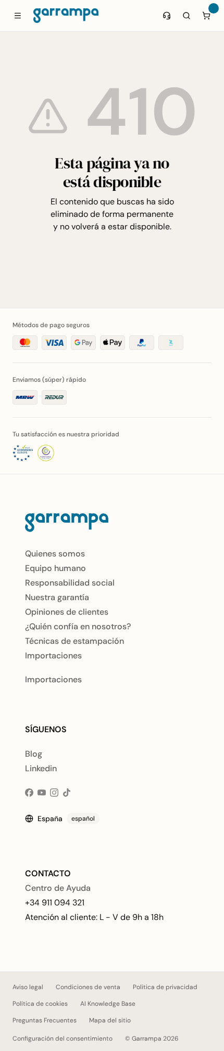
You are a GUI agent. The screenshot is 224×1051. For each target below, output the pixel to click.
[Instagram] (54, 792)
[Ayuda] (166, 15)
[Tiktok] (67, 792)
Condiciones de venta (88, 987)
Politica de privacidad (165, 987)
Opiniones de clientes (66, 611)
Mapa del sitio (110, 1020)
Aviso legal (28, 987)
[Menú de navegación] (17, 15)
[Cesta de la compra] (206, 15)
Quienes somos (55, 553)
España (66, 818)
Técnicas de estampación (74, 640)
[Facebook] (29, 792)
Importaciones (53, 655)
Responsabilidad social (70, 582)
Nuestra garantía (57, 597)
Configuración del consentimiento (63, 1038)
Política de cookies (40, 1004)
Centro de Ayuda (58, 888)
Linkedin (41, 768)
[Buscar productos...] (186, 15)
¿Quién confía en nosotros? (78, 626)
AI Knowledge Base (107, 1004)
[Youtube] (42, 792)
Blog (33, 753)
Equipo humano (55, 568)
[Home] (65, 15)
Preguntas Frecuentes (45, 1020)
